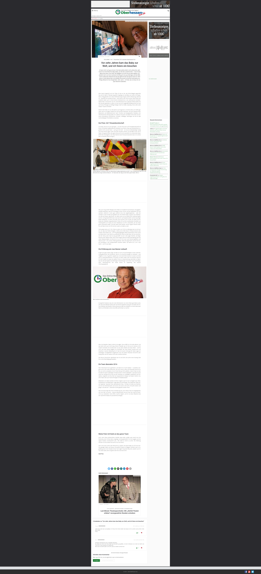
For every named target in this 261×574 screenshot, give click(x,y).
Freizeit (101, 504)
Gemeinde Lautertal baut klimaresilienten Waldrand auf (159, 152)
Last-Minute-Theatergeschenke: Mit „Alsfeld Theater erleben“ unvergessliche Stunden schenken (120, 511)
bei (154, 123)
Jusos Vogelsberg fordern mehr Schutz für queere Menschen (158, 164)
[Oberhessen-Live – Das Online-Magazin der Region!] (130, 13)
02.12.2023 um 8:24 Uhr (139, 539)
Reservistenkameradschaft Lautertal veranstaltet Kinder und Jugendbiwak (159, 125)
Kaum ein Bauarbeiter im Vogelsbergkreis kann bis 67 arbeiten (159, 136)
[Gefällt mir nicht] (141, 533)
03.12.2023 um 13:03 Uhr (138, 526)
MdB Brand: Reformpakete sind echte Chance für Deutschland (158, 147)
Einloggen (96, 560)
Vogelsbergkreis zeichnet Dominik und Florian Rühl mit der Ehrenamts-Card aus (158, 130)
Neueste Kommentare (156, 120)
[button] (109, 468)
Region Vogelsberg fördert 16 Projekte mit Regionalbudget (158, 177)
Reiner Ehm (153, 157)
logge (96, 557)
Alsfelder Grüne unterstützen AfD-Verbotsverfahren (158, 141)
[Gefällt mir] (137, 533)
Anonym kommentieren (107, 560)
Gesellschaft (101, 56)
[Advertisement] (119, 191)
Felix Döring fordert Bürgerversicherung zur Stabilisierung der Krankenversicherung (158, 170)
